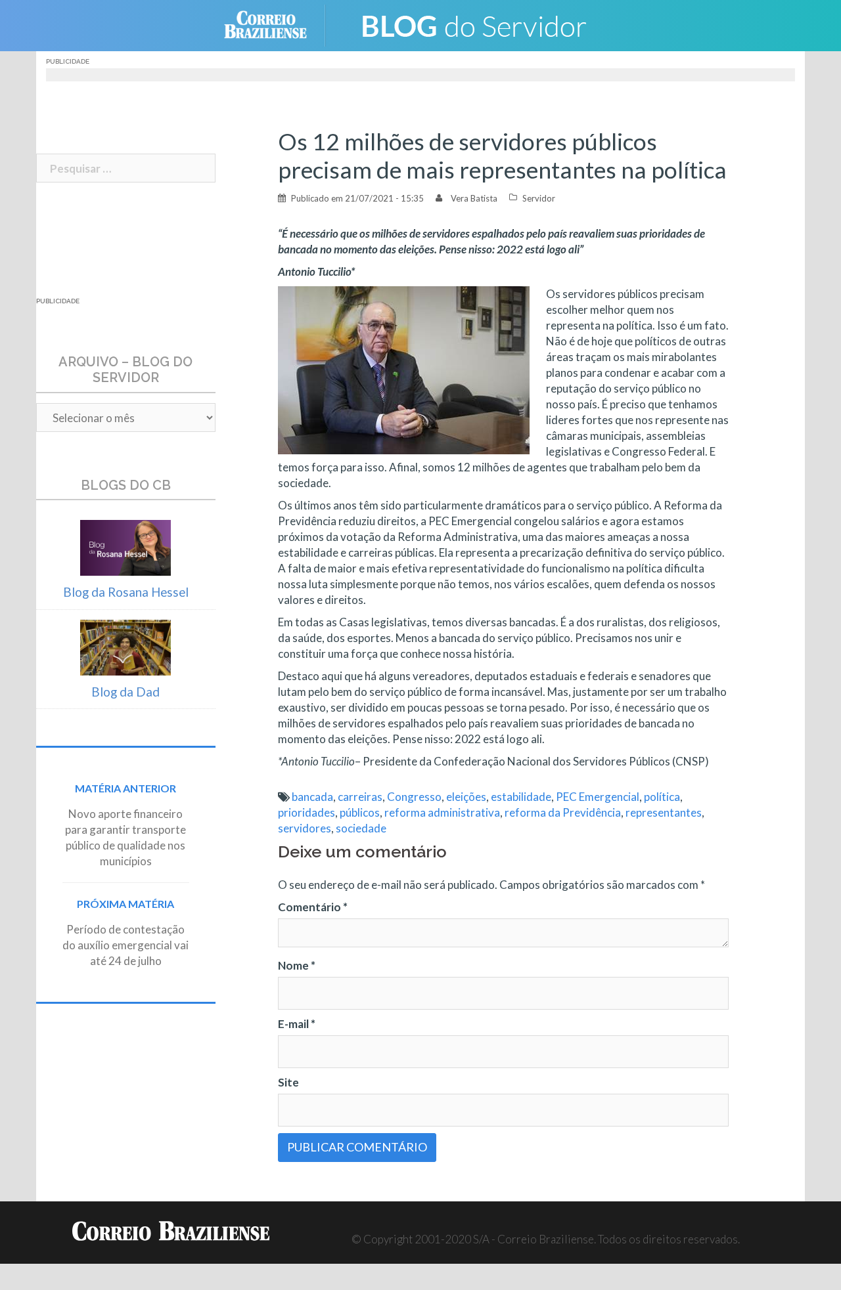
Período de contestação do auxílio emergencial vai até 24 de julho (125, 945)
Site (288, 1082)
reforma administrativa (442, 812)
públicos (360, 812)
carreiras (360, 797)
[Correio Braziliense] (275, 24)
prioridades (306, 812)
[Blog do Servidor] (473, 24)
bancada (312, 797)
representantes (663, 812)
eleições (466, 797)
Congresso (414, 797)
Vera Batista (474, 198)
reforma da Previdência (563, 812)
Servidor (538, 198)
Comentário (313, 907)
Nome (296, 965)
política (662, 797)
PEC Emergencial (597, 797)
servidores (304, 828)
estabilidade (521, 797)
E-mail (296, 1024)
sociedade (361, 828)
